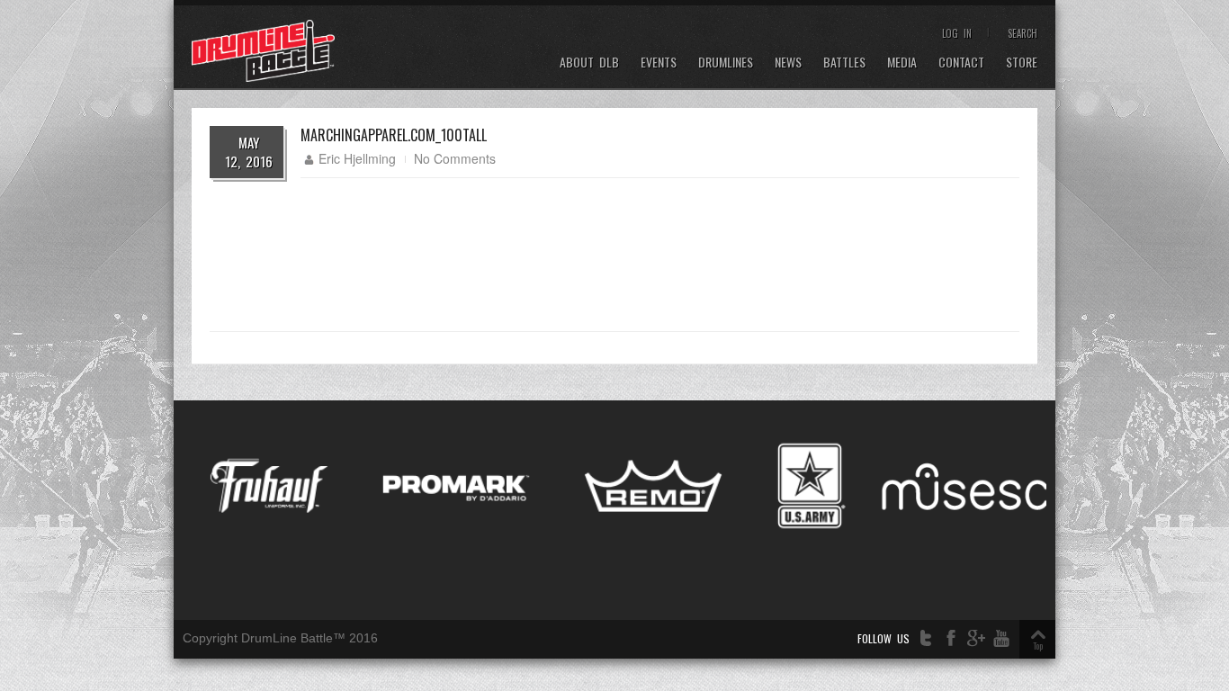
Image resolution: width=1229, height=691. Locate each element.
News (788, 62)
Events (659, 62)
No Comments (455, 158)
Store (1021, 62)
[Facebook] (951, 638)
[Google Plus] (976, 638)
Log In (957, 33)
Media (902, 62)
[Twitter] (926, 638)
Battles (844, 62)
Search (1022, 33)
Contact (961, 62)
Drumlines (725, 62)
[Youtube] (1001, 638)
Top (1038, 645)
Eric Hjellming (357, 158)
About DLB (589, 62)
